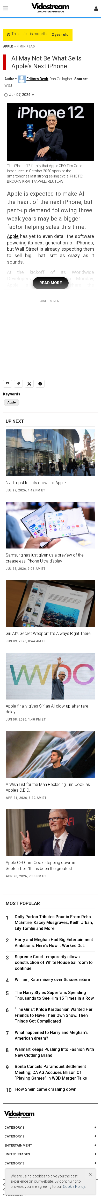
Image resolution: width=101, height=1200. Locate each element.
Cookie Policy (74, 1186)
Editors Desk (37, 79)
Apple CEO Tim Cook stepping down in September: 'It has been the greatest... (40, 865)
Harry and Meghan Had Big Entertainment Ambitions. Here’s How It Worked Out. (54, 942)
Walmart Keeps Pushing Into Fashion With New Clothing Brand (54, 1052)
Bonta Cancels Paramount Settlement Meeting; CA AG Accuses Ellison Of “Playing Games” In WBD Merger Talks (51, 1072)
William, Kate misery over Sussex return (52, 979)
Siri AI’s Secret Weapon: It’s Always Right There (48, 633)
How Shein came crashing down (45, 1089)
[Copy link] (18, 384)
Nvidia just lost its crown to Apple (36, 482)
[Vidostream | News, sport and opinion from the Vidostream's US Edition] (37, 1114)
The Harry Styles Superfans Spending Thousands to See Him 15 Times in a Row (54, 995)
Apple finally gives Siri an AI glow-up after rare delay (47, 709)
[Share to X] (29, 384)
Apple (13, 236)
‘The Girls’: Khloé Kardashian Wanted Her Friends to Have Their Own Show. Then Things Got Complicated (53, 1015)
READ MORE (50, 282)
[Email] (7, 384)
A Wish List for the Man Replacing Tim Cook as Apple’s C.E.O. (48, 787)
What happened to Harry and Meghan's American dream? (51, 1035)
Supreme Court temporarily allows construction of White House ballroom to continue (54, 962)
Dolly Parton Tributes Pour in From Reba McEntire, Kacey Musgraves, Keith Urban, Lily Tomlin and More (54, 922)
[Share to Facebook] (40, 384)
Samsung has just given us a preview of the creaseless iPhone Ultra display (45, 558)
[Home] (50, 9)
